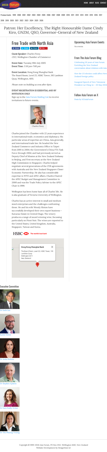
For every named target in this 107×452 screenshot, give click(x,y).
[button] (37, 264)
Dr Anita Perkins (7, 359)
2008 (58, 14)
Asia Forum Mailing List (37, 97)
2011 (72, 14)
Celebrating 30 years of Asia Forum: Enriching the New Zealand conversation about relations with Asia (90, 65)
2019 (7, 20)
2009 (63, 14)
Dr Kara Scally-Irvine (9, 408)
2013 (82, 14)
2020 (12, 20)
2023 (26, 20)
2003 (33, 14)
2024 (31, 20)
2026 (41, 20)
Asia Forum (10, 6)
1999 (14, 14)
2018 (2, 20)
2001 (24, 14)
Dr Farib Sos (5, 310)
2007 (53, 14)
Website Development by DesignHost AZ (53, 448)
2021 (16, 20)
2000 (19, 14)
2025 (36, 20)
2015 (91, 14)
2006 (48, 14)
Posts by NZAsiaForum (83, 99)
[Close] (52, 247)
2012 (77, 14)
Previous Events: (6, 14)
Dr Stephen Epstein (8, 383)
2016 (96, 14)
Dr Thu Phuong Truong (10, 432)
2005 (43, 14)
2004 (38, 14)
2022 (21, 20)
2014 (86, 14)
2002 (29, 14)
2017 (100, 14)
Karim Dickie (5, 335)
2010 (68, 14)
